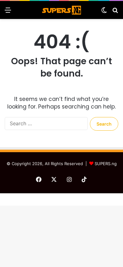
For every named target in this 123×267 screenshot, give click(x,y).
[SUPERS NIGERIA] (61, 10)
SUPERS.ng (106, 163)
